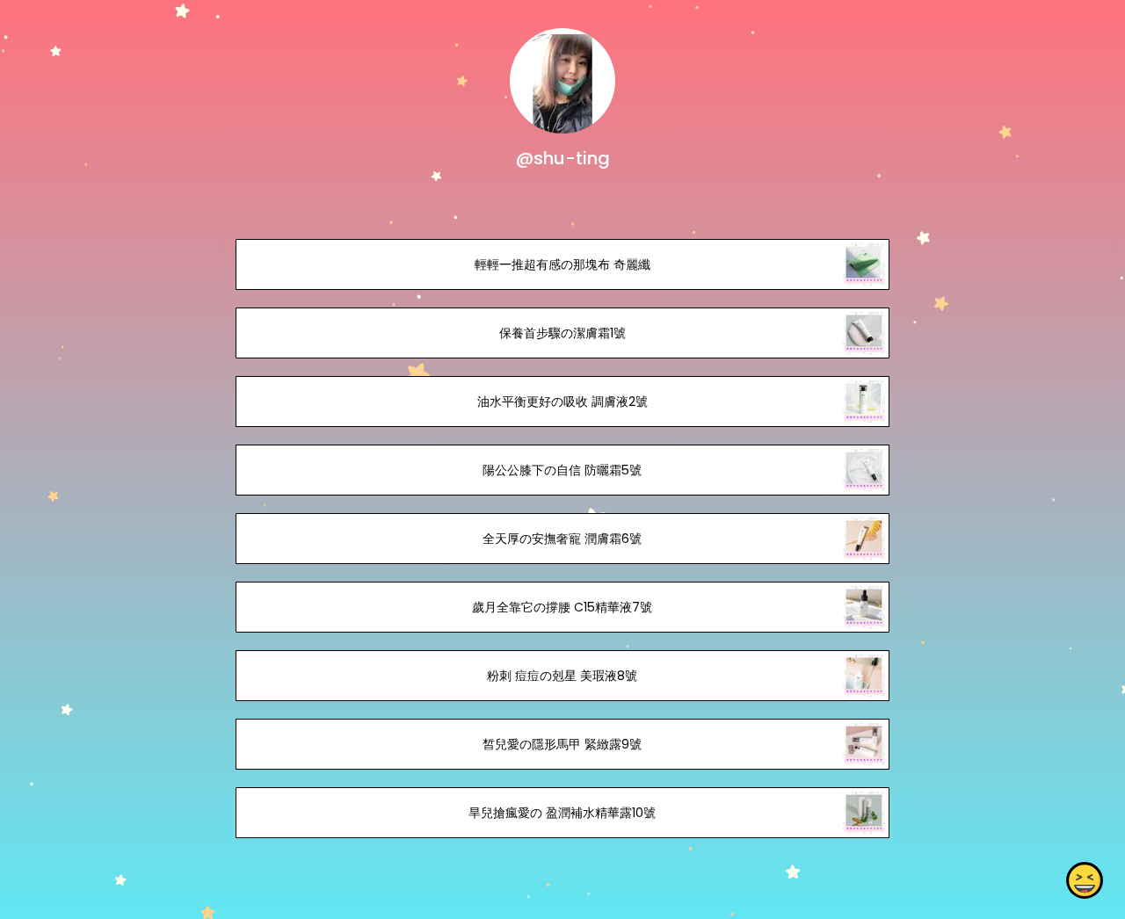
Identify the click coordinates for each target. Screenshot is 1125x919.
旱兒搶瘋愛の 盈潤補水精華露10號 (562, 812)
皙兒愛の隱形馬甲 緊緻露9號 (562, 744)
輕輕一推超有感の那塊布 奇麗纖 (562, 264)
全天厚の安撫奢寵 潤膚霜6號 (562, 538)
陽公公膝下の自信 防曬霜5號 (562, 470)
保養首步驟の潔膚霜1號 (562, 333)
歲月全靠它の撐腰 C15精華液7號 (562, 607)
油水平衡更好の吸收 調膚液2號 (562, 401)
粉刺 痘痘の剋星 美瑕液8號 (562, 675)
